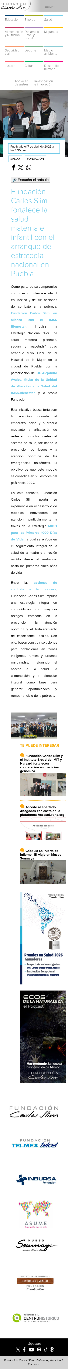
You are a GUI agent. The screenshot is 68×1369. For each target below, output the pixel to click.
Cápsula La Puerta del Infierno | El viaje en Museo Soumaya (40, 854)
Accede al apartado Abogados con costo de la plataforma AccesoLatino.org (42, 811)
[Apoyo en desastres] (24, 75)
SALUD (15, 159)
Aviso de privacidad (49, 1360)
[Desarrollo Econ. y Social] (34, 25)
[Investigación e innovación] (43, 75)
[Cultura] (34, 59)
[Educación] (14, 13)
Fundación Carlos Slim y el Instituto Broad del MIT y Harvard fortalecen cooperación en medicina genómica (41, 763)
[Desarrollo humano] (53, 59)
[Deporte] (34, 44)
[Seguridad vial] (14, 44)
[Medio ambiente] (53, 44)
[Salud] (53, 13)
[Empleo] (34, 13)
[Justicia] (14, 59)
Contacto (34, 1364)
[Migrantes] (53, 25)
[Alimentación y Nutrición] (14, 25)
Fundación (35, 159)
